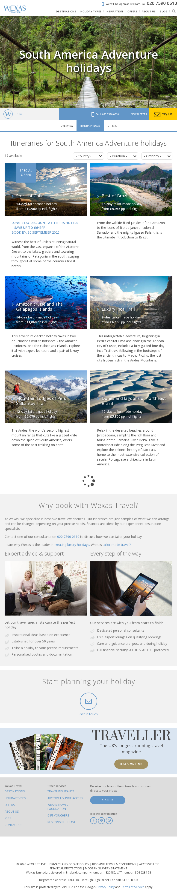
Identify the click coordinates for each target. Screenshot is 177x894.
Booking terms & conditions (114, 864)
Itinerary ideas (90, 125)
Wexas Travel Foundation (57, 807)
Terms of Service (132, 887)
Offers (112, 125)
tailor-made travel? (117, 544)
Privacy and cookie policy (70, 864)
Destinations (15, 791)
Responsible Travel (62, 822)
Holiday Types (15, 798)
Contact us (13, 825)
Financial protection (66, 868)
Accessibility (149, 864)
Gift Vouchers (58, 815)
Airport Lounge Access (65, 798)
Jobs (8, 818)
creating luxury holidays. (72, 544)
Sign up (108, 800)
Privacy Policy (106, 887)
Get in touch (89, 714)
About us (12, 812)
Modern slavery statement (106, 868)
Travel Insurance (60, 791)
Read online (131, 764)
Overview (66, 125)
